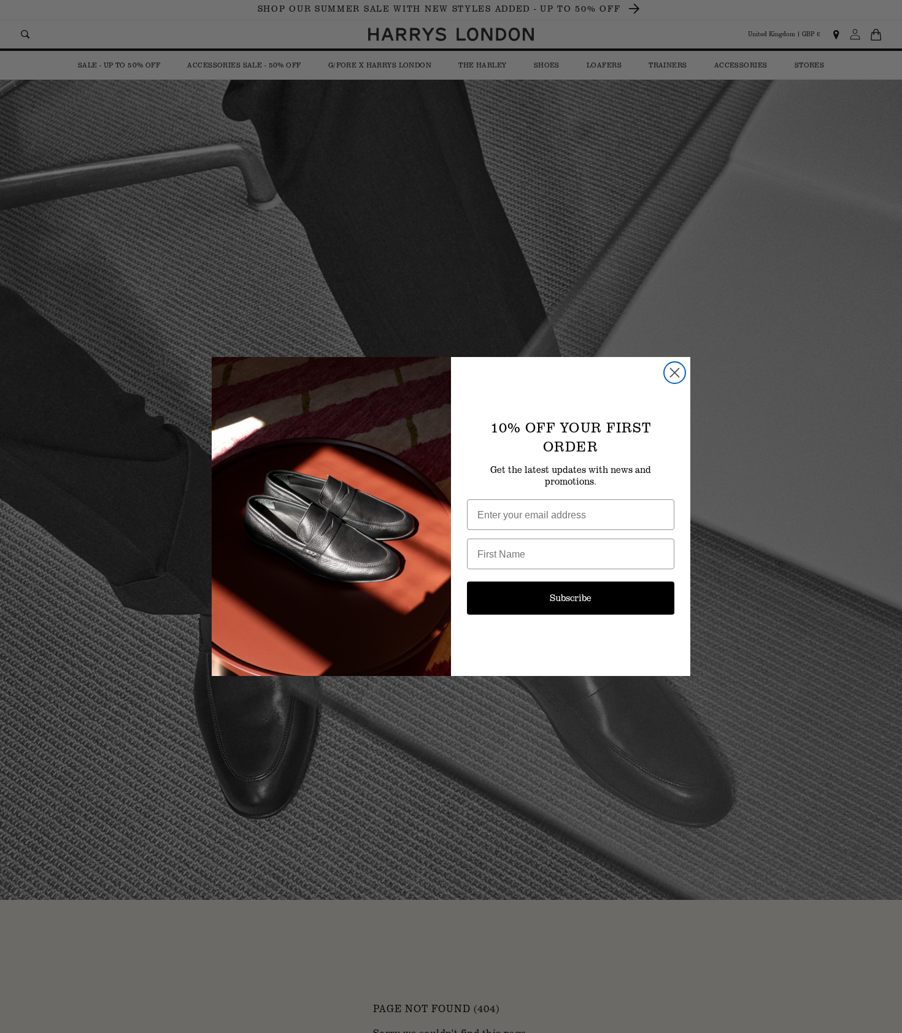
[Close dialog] (674, 372)
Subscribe (571, 598)
